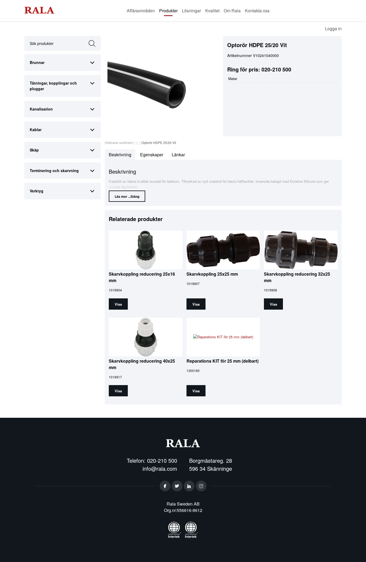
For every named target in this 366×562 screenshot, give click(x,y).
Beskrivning (120, 154)
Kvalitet (212, 10)
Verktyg (36, 190)
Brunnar (37, 62)
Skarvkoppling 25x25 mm (212, 274)
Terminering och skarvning (54, 170)
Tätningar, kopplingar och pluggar (53, 85)
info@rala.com (160, 468)
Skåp (34, 150)
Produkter (168, 10)
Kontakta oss (257, 10)
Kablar (36, 129)
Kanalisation (41, 109)
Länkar (178, 154)
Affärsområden (141, 10)
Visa (118, 304)
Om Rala (232, 10)
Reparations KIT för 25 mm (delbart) (222, 361)
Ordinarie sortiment (119, 142)
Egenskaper (151, 154)
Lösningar (191, 10)
